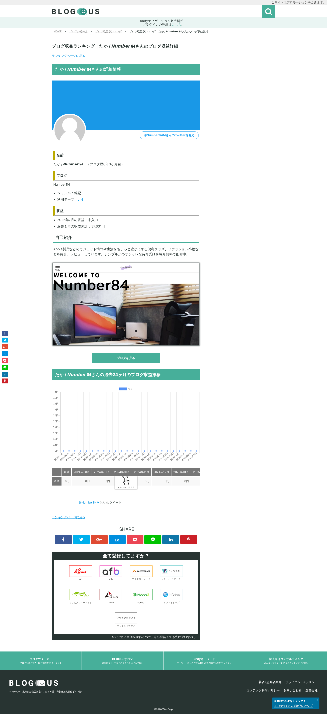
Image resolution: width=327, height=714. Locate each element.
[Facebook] (63, 539)
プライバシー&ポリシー (301, 682)
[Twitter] (81, 539)
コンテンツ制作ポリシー (263, 690)
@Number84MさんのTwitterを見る (169, 135)
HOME (58, 31)
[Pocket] (135, 539)
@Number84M (89, 502)
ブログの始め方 (78, 31)
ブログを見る (126, 358)
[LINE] (152, 539)
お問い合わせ (292, 690)
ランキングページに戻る (68, 56)
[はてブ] (117, 539)
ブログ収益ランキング (108, 31)
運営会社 (311, 690)
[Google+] (99, 539)
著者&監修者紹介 (270, 682)
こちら (176, 24)
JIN (80, 199)
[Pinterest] (188, 539)
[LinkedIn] (170, 539)
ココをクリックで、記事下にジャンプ (293, 705)
